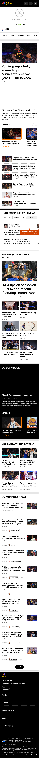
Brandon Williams (15, 530)
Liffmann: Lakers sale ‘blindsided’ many (10, 353)
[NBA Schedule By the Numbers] (28, 326)
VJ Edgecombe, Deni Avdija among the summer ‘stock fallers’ (28, 485)
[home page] (8, 3)
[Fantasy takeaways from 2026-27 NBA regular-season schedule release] (28, 453)
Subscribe (6, 688)
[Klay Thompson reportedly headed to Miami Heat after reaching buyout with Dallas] (32, 634)
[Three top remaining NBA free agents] (28, 305)
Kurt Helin (4, 82)
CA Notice (18, 741)
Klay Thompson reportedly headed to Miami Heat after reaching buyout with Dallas (12, 634)
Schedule (5, 35)
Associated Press (18, 179)
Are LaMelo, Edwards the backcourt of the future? (10, 335)
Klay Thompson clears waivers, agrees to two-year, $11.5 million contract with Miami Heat (12, 585)
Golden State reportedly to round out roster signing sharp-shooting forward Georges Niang (24, 185)
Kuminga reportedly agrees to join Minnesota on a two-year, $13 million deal (17, 72)
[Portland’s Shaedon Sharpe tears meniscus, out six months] (32, 538)
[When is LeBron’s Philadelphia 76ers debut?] (28, 345)
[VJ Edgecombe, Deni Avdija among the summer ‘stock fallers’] (28, 476)
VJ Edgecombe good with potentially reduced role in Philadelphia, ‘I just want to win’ (13, 569)
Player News (20, 35)
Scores (13, 35)
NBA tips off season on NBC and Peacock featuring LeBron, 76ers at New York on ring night (20, 289)
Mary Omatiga (24, 359)
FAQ (25, 738)
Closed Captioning (18, 738)
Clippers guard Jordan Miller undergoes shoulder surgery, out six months (25, 158)
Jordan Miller (14, 225)
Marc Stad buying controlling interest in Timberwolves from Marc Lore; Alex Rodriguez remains (13, 650)
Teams (28, 35)
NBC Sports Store (31, 738)
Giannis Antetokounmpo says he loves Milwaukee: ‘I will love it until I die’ (13, 552)
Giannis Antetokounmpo (16, 561)
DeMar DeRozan (15, 626)
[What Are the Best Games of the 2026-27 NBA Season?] (10, 305)
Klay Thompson (14, 594)
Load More (19, 667)
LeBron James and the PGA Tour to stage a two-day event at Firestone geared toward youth (25, 176)
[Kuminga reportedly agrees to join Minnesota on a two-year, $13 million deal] (19, 53)
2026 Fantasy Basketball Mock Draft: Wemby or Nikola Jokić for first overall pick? (9, 462)
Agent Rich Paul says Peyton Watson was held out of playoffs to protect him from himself (12, 601)
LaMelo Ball (14, 659)
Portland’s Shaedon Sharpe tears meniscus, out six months (13, 537)
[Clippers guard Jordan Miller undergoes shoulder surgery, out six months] (7, 159)
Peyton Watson (14, 610)
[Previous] (33, 124)
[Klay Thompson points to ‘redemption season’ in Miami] (7, 195)
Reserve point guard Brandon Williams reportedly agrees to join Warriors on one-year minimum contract (13, 522)
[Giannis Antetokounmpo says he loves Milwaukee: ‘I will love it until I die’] (32, 553)
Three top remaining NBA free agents (28, 314)
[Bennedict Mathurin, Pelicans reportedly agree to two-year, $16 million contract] (7, 168)
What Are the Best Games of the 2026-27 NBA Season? (9, 314)
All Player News (31, 217)
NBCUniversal (12, 744)
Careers (10, 738)
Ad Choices (11, 740)
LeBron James (14, 577)
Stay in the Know (7, 680)
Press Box (4, 740)
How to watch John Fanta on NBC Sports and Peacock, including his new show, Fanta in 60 (13, 505)
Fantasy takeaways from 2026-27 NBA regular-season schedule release (27, 462)
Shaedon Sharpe (15, 545)
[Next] (36, 124)
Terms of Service (27, 741)
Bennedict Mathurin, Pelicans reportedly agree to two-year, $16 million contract (24, 167)
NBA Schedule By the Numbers (28, 334)
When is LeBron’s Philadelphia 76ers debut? (27, 354)
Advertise (4, 738)
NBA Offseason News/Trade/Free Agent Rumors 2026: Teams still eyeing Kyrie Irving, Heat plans (25, 203)
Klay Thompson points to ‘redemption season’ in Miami (23, 194)
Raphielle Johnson (7, 467)
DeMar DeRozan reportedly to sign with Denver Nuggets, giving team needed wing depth (13, 618)
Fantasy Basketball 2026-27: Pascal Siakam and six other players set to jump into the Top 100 (10, 485)
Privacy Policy (18, 740)
